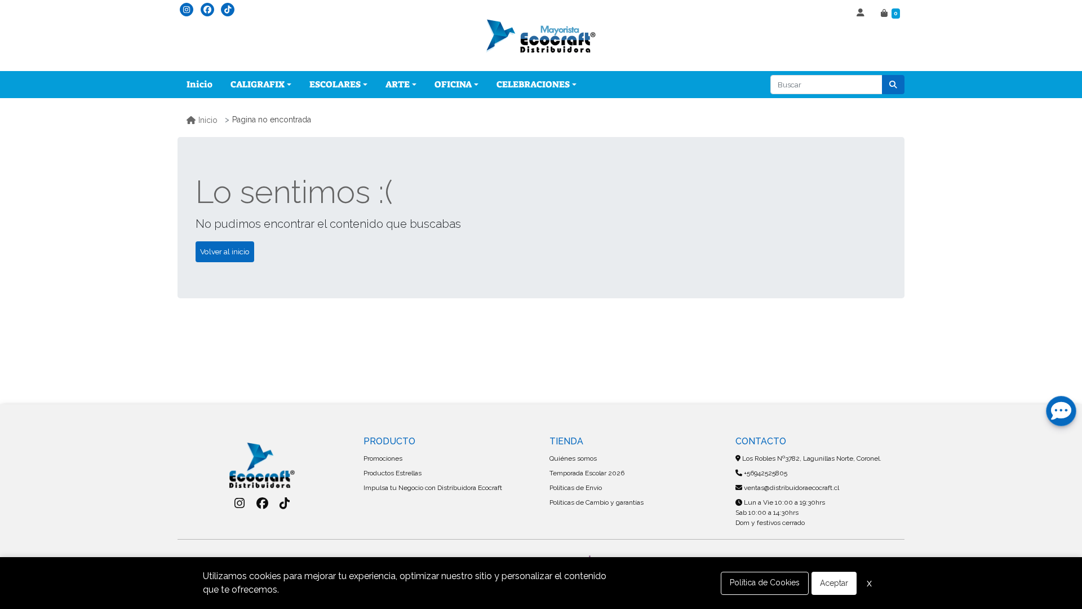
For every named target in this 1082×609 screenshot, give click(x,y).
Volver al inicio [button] (225, 251)
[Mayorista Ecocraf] (541, 37)
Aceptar (834, 583)
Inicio (199, 84)
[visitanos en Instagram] (186, 9)
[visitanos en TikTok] (227, 9)
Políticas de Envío (575, 488)
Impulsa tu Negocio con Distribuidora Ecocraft (432, 488)
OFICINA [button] (453, 84)
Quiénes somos (573, 458)
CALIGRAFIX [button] (257, 84)
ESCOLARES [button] (335, 84)
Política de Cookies (765, 582)
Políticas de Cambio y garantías (596, 502)
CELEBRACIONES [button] (533, 84)
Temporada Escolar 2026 (586, 473)
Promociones (382, 458)
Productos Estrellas (392, 473)
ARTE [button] (397, 84)
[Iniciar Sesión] (862, 14)
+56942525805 (764, 473)
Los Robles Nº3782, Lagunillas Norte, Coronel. (810, 458)
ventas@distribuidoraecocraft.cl (790, 488)
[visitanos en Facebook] (207, 9)
